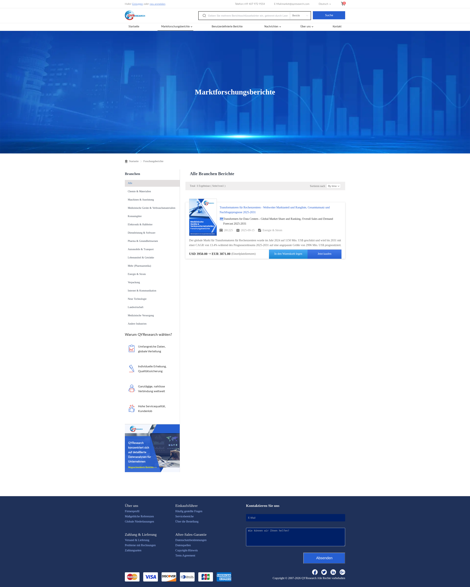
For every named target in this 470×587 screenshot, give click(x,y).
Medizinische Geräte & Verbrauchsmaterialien (151, 208)
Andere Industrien (137, 323)
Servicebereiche (184, 516)
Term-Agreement (185, 555)
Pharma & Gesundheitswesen (143, 241)
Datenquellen (183, 545)
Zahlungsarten (133, 550)
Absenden (324, 558)
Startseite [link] (134, 161)
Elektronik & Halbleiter (140, 224)
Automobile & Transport (141, 249)
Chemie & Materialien (139, 191)
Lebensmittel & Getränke (141, 257)
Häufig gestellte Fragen (188, 511)
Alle (130, 183)
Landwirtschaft (135, 307)
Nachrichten (271, 26)
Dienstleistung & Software (141, 232)
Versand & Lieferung (137, 540)
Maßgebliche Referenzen (139, 516)
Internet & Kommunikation (142, 290)
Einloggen (137, 4)
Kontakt (337, 26)
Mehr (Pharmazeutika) (139, 265)
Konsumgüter (135, 216)
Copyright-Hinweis (186, 550)
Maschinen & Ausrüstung (141, 199)
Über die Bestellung (186, 521)
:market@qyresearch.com (295, 4)
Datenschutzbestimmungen (191, 540)
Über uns (305, 26)
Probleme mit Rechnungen (140, 545)
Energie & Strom (137, 274)
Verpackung (134, 282)
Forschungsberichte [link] (153, 161)
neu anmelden (157, 4)
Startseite (134, 26)
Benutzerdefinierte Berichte (227, 26)
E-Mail (277, 4)
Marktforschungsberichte (175, 26)
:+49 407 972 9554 (254, 4)
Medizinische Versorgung (141, 315)
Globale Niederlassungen (139, 521)
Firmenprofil (132, 511)
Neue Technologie (137, 299)
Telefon (239, 4)
